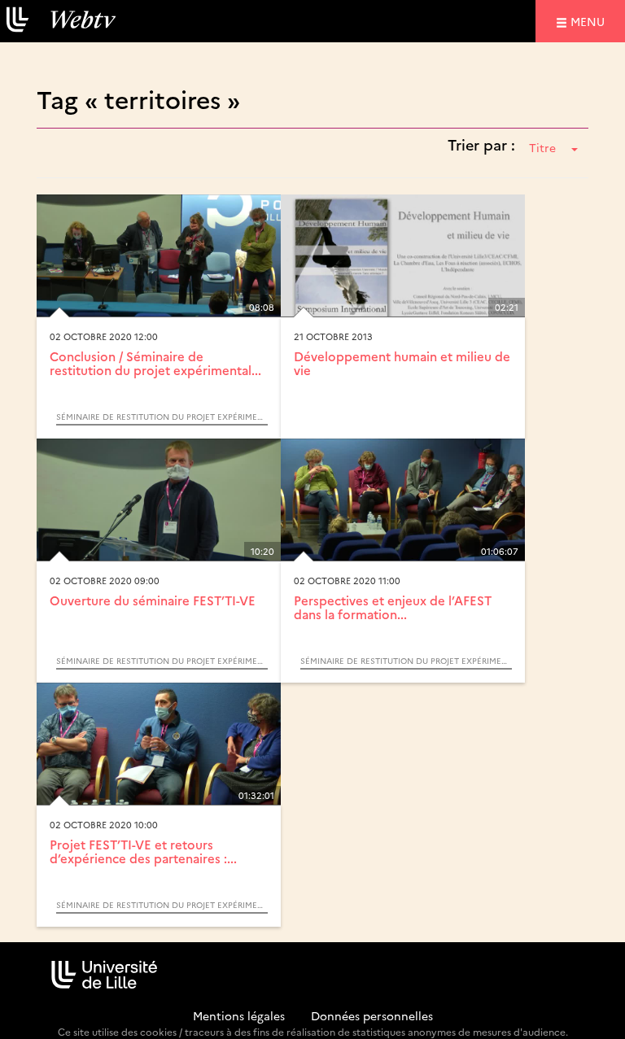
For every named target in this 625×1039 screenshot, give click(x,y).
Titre (542, 147)
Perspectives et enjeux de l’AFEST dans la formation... (393, 607)
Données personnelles (372, 1015)
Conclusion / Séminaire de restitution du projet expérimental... (155, 362)
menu (590, 20)
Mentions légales (239, 1015)
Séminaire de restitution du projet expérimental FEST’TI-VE (162, 416)
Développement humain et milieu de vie (402, 362)
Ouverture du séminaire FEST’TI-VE (153, 600)
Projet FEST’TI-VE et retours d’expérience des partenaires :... (143, 851)
